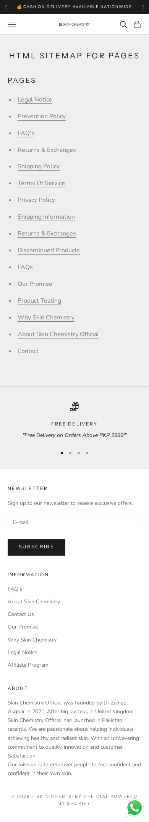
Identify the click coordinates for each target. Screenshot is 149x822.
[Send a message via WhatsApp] (134, 807)
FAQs (25, 267)
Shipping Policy (39, 166)
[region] (74, 421)
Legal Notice (35, 99)
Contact (28, 351)
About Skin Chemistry (34, 601)
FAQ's (26, 133)
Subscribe (36, 546)
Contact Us (21, 614)
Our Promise (35, 284)
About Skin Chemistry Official (58, 334)
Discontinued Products (49, 250)
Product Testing (39, 301)
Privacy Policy (36, 200)
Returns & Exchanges (47, 150)
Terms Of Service (41, 183)
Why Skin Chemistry (46, 317)
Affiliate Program (28, 665)
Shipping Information (46, 217)
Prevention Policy (42, 116)
